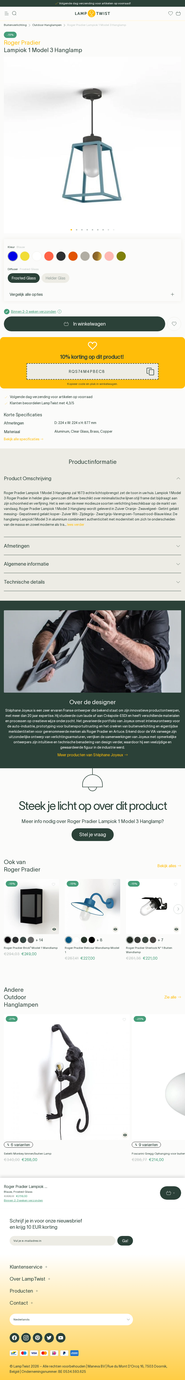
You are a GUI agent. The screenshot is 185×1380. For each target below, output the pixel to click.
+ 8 (99, 940)
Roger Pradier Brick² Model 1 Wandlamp (31, 947)
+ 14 (39, 940)
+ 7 (160, 940)
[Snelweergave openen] (54, 929)
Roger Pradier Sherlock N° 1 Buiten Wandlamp (149, 950)
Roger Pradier (22, 42)
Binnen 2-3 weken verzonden (23, 1200)
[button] (92, 371)
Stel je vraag (92, 834)
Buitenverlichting (15, 24)
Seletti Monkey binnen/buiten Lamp (27, 1153)
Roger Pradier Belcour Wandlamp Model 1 (92, 950)
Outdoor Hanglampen (47, 24)
